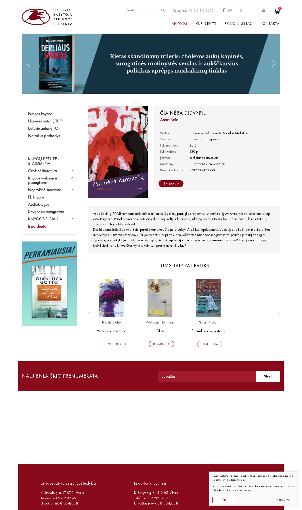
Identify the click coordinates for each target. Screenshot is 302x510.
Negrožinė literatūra (44, 189)
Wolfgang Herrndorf (160, 322)
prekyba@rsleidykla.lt (163, 503)
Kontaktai (270, 23)
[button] (28, 64)
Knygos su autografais (46, 211)
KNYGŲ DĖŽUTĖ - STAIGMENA (43, 161)
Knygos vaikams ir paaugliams (42, 180)
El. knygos (36, 197)
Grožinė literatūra (42, 170)
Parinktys (283, 499)
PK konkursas (238, 23)
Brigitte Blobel (111, 322)
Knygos (179, 23)
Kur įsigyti (206, 23)
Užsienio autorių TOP (45, 121)
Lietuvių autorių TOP (44, 128)
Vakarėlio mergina (111, 330)
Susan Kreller (208, 322)
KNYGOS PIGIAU (43, 218)
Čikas (160, 330)
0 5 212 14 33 (204, 11)
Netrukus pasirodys (44, 135)
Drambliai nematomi (208, 330)
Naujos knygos (40, 113)
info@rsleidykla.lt (66, 503)
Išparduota (37, 226)
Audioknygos (38, 204)
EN (242, 11)
